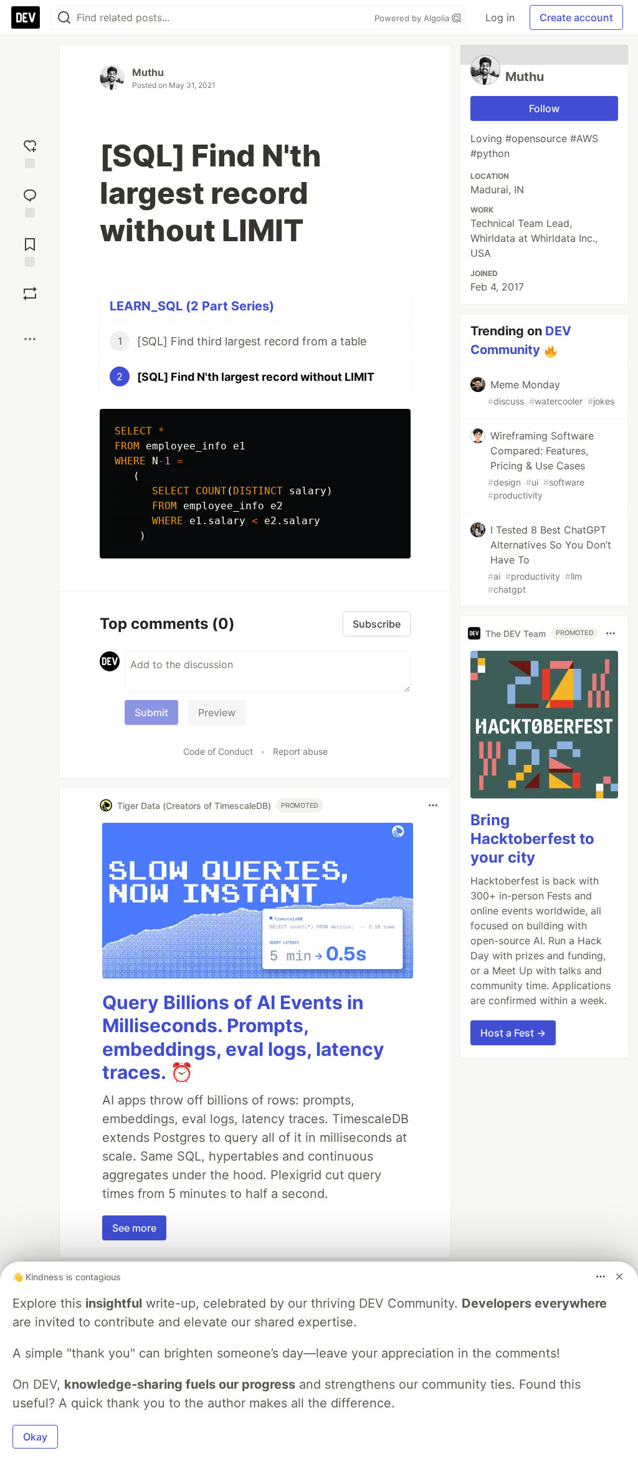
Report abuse (300, 751)
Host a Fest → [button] (513, 1033)
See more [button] (134, 1228)
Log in (500, 17)
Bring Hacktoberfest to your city (532, 838)
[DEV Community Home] (25, 17)
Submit (151, 712)
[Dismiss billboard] (619, 1276)
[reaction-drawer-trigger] (30, 152)
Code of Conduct (218, 751)
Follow (544, 108)
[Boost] (30, 293)
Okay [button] (35, 1436)
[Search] (64, 17)
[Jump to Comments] (30, 201)
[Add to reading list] (30, 251)
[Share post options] (29, 339)
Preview (217, 712)
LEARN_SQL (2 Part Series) (192, 306)
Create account (576, 17)
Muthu (148, 72)
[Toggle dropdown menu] (433, 805)
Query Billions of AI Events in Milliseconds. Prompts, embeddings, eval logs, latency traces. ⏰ (243, 1037)
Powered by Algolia (413, 18)
